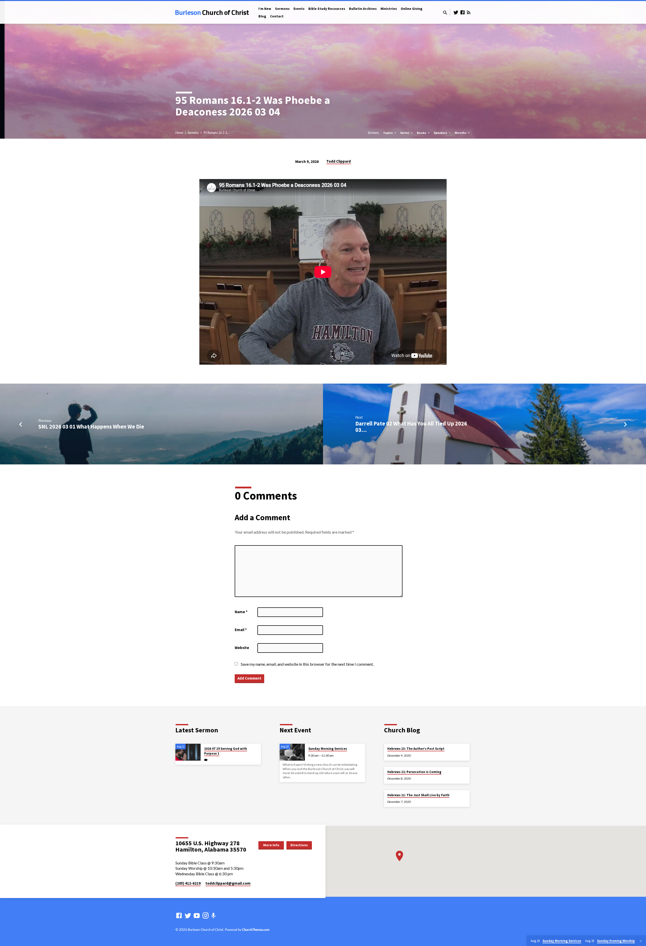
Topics (388, 133)
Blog (262, 16)
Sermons (282, 9)
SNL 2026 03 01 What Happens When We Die (91, 426)
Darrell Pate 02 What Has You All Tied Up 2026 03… (411, 426)
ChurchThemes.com (256, 930)
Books (422, 133)
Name (241, 611)
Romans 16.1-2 (225, 100)
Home (179, 133)
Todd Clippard (338, 161)
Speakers (441, 133)
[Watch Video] (206, 759)
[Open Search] (445, 12)
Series (405, 133)
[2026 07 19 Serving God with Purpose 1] (188, 752)
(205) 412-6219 (188, 883)
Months (461, 133)
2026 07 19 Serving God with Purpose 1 (225, 750)
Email (241, 629)
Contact (277, 16)
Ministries (389, 9)
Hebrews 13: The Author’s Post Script (415, 748)
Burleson (212, 12)
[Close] (640, 941)
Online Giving (411, 9)
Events (299, 9)
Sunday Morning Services (327, 748)
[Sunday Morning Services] (292, 752)
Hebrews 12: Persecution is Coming (414, 772)
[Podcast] (213, 915)
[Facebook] (462, 12)
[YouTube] (196, 915)
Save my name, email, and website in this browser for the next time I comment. (307, 664)
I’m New (264, 9)
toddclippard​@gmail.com (228, 883)
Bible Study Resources (326, 9)
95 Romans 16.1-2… (216, 133)
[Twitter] (456, 12)
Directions (299, 845)
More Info (271, 845)
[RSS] (468, 12)
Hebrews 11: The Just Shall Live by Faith (418, 795)
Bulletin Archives (363, 9)
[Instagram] (205, 915)
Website (242, 647)
